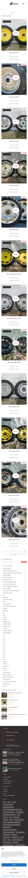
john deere (16, 817)
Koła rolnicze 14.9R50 (14, 97)
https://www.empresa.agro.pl (12, 745)
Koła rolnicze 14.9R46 (14, 52)
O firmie (5, 789)
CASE (9, 802)
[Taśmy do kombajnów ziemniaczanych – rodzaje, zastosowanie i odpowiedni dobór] (5, 761)
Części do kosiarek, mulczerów (9, 584)
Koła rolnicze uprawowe (9, 829)
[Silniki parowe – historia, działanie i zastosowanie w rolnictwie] (5, 753)
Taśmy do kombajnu (7, 674)
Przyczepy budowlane (7, 630)
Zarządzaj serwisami (13, 860)
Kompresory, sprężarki (7, 599)
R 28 (4, 637)
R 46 (4, 655)
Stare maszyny (6, 666)
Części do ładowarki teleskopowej (10, 586)
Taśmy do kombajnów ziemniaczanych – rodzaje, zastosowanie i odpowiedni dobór (16, 761)
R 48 (4, 657)
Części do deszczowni (7, 577)
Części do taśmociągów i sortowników (11, 590)
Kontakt (5, 791)
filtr (18, 814)
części (13, 802)
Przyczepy (5, 628)
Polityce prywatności (20, 855)
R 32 (4, 641)
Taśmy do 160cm (6, 672)
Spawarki (5, 661)
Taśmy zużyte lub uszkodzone (9, 681)
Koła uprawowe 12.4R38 (14, 495)
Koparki (4, 601)
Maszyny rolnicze (7, 777)
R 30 (4, 639)
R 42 (4, 650)
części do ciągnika (8, 804)
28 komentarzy (16, 764)
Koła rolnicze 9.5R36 (14, 141)
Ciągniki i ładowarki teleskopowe (10, 570)
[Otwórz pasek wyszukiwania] (26, 3)
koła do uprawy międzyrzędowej (11, 824)
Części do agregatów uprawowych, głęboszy (12, 573)
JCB (10, 817)
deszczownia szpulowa (9, 814)
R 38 (4, 648)
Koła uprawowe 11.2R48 (14, 451)
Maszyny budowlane (7, 604)
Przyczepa (15, 842)
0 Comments (15, 770)
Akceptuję (14, 864)
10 (11, 554)
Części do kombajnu (7, 579)
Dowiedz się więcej (14, 59)
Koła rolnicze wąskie (8, 832)
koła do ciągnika (19, 819)
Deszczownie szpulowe (7, 593)
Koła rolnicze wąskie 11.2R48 (14, 362)
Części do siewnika (7, 588)
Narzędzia (5, 608)
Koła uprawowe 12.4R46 (14, 539)
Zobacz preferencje (14, 872)
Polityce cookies (4, 857)
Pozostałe (5, 617)
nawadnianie (6, 837)
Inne (4, 595)
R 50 (4, 659)
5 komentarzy (16, 755)
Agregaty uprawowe (7, 568)
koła (11, 819)
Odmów (14, 868)
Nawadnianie (5, 610)
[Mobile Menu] (23, 3)
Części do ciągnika (7, 575)
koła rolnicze (6, 827)
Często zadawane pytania (9, 795)
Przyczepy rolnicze (7, 632)
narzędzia (14, 834)
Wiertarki (5, 686)
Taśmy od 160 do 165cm (8, 677)
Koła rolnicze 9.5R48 (14, 229)
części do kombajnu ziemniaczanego (12, 809)
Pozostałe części (6, 621)
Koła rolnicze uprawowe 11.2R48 (14, 274)
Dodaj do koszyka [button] (14, 413)
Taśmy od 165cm (6, 679)
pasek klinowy (7, 842)
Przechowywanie (6, 626)
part (22, 837)
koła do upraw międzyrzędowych (11, 822)
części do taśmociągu (8, 812)
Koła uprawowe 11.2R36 (14, 406)
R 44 (4, 652)
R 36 (4, 646)
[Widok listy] (15, 13)
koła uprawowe (20, 832)
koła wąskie (6, 834)
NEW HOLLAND (15, 837)
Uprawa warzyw (6, 683)
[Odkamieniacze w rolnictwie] (5, 769)
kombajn (5, 819)
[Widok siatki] (12, 13)
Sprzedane (5, 663)
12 (17, 554)
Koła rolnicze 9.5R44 (14, 185)
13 (21, 554)
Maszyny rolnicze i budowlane (9, 606)
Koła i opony (5, 597)
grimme (5, 817)
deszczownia (20, 812)
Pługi (4, 615)
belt (4, 802)
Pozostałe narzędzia (7, 624)
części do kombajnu (8, 807)
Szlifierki (4, 668)
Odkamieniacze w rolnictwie (14, 768)
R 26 (4, 635)
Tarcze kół (5, 670)
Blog (5, 793)
